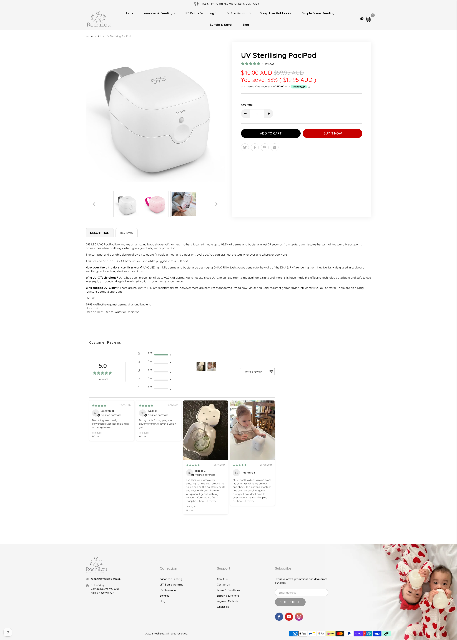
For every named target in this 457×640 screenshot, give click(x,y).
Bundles (164, 595)
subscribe (290, 602)
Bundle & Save (221, 24)
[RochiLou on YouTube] (289, 619)
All (99, 36)
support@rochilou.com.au (106, 579)
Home (129, 13)
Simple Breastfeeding (318, 13)
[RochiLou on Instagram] (299, 619)
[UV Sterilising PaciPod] (155, 112)
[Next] (216, 204)
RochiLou (159, 633)
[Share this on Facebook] (255, 147)
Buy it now (332, 133)
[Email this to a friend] (274, 147)
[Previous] (94, 204)
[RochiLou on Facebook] (279, 619)
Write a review (253, 371)
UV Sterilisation (236, 13)
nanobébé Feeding (158, 13)
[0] (368, 19)
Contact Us (223, 584)
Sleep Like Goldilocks (275, 13)
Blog (245, 24)
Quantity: (247, 104)
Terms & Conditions (228, 590)
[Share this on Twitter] (245, 147)
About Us (222, 579)
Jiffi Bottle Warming (199, 13)
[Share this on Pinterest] (265, 147)
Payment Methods (227, 601)
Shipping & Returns (228, 595)
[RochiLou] (99, 19)
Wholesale (223, 606)
